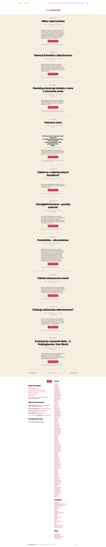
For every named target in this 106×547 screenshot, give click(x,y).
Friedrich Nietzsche (45, 193)
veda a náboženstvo (56, 111)
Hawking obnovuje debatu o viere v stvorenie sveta (53, 90)
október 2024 (57, 414)
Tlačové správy (57, 521)
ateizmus (43, 160)
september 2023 (57, 432)
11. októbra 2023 (59, 347)
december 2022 (57, 445)
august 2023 (57, 434)
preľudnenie (50, 229)
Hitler (45, 44)
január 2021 (56, 478)
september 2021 (57, 467)
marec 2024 (56, 424)
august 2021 (56, 468)
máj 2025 (56, 404)
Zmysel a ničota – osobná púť (45, 408)
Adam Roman (57, 502)
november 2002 (57, 491)
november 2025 (57, 395)
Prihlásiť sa (56, 533)
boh (42, 77)
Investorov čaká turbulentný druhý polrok (36, 390)
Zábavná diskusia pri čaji (41, 410)
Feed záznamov (57, 535)
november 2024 (57, 412)
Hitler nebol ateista (53, 21)
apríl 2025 (56, 405)
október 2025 (57, 397)
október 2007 (57, 488)
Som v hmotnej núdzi (46, 415)
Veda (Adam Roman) (58, 525)
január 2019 (56, 484)
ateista (43, 44)
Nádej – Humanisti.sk (32, 415)
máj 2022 (56, 455)
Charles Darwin (46, 77)
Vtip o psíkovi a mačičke (33, 392)
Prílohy (55, 519)
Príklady (56, 518)
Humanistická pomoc (58, 505)
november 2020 (57, 481)
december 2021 (57, 463)
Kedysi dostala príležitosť (33, 388)
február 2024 (57, 425)
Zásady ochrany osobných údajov (42, 544)
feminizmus (44, 267)
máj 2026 (56, 387)
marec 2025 (56, 407)
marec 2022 (56, 458)
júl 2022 (56, 452)
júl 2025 (56, 401)
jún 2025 (56, 402)
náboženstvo (51, 77)
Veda (55, 524)
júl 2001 (56, 494)
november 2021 (57, 464)
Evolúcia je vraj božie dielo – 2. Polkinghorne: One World (53, 343)
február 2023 (57, 442)
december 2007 (57, 487)
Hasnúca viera (53, 122)
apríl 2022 (56, 457)
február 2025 (57, 408)
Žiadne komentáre (53, 60)
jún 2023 (56, 437)
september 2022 (57, 450)
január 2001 (56, 496)
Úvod (55, 522)
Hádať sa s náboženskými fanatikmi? (53, 174)
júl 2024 (56, 418)
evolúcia (43, 365)
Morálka (56, 511)
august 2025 (57, 399)
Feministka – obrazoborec (53, 240)
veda (51, 111)
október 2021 (57, 465)
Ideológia (56, 508)
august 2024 (57, 417)
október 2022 (57, 448)
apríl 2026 (56, 388)
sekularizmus (46, 161)
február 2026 (57, 391)
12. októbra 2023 (60, 243)
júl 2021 (56, 470)
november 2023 (57, 430)
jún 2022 (56, 454)
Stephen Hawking (47, 111)
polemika (49, 193)
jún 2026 (56, 385)
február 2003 (57, 490)
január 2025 (56, 409)
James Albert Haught (48, 160)
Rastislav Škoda (48, 44)
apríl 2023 (56, 440)
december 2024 (57, 411)
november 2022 (57, 447)
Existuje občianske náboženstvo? (53, 309)
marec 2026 (56, 389)
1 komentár (53, 127)
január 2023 (56, 444)
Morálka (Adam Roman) (59, 512)
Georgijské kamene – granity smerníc (53, 206)
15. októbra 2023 (60, 178)
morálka (43, 298)
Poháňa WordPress (52, 544)
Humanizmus (57, 507)
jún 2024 (56, 420)
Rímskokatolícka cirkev (55, 44)
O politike (56, 514)
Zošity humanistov (61, 44)
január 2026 (56, 392)
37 (60, 372)
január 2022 (56, 461)
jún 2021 (56, 471)
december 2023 (57, 428)
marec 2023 (56, 441)
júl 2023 (56, 435)
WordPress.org (57, 538)
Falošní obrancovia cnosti (53, 278)
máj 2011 (56, 486)
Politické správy (57, 517)
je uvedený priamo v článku (51, 24)
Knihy (55, 509)
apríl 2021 (56, 474)
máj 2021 (56, 473)
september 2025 (57, 398)
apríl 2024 (56, 422)
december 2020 (57, 480)
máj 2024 (56, 421)
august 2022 (57, 451)
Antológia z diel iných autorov (60, 504)
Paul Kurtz (46, 298)
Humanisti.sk (33, 544)
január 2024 (56, 427)
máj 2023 (56, 438)
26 (55, 372)
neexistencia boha (53, 110)
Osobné (55, 515)
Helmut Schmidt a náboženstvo (53, 55)
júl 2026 (56, 384)
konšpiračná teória (45, 229)
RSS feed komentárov (58, 536)
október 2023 (57, 431)
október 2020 (57, 483)
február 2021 (57, 477)
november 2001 (57, 493)
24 (49, 372)
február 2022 (57, 460)
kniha (49, 110)
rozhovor (52, 267)
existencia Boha (46, 110)
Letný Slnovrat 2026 (40, 412)
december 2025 (57, 394)
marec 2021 (56, 475)
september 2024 (57, 415)
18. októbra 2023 (60, 24)
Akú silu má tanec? (32, 395)
